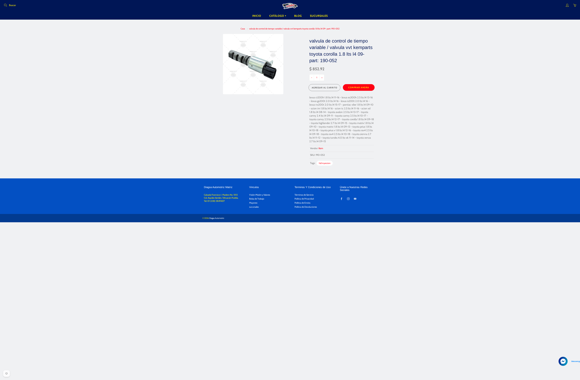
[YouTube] (355, 198)
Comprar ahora (358, 87)
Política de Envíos (302, 202)
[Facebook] (341, 198)
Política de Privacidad (304, 198)
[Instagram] (348, 198)
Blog (298, 15)
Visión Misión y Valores (259, 194)
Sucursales (319, 15)
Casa (243, 28)
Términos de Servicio (304, 194)
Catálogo (277, 15)
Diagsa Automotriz (216, 218)
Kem (321, 148)
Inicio (256, 15)
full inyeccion (324, 163)
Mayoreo (253, 202)
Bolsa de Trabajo (256, 198)
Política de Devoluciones (306, 207)
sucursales (254, 207)
